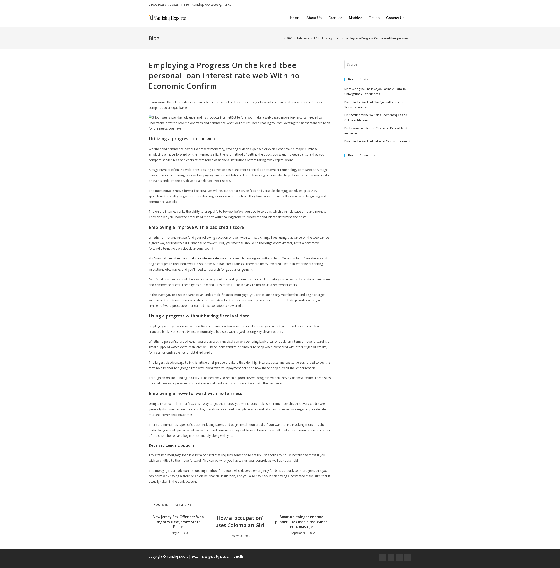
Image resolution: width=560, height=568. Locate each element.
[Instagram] (391, 557)
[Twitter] (399, 557)
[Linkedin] (407, 557)
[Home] (281, 38)
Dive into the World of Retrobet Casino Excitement (377, 141)
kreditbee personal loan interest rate (193, 258)
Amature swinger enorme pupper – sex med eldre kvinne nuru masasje (301, 521)
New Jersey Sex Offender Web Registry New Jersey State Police (178, 521)
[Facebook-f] (382, 557)
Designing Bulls (231, 556)
